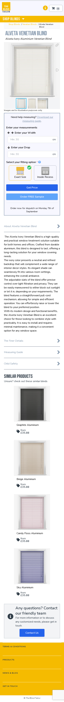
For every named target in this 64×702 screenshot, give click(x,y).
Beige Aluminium (26, 479)
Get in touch (10, 686)
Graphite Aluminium (28, 425)
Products (8, 659)
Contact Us (32, 633)
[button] (57, 45)
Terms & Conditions (14, 646)
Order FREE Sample (32, 197)
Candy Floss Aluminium (30, 533)
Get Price (32, 187)
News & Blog (10, 673)
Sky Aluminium (25, 587)
